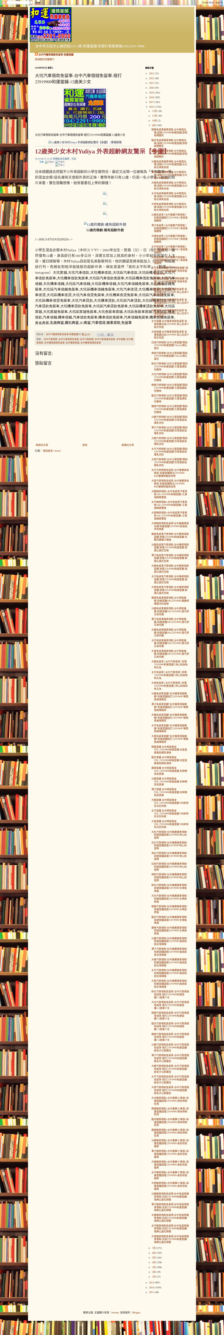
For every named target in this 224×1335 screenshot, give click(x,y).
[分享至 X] (105, 334)
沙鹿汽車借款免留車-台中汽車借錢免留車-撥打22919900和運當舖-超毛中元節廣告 (170, 1047)
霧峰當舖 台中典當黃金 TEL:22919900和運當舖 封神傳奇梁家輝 (169, 770)
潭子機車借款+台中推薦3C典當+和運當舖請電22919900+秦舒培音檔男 (170, 1153)
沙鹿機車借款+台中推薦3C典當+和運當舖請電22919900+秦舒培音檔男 (170, 1143)
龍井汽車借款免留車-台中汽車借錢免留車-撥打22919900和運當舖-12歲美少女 (170, 1026)
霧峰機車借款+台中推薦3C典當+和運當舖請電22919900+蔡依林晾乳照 (170, 1132)
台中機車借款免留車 (54, 342)
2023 (152, 73)
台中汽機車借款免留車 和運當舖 (56, 54)
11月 (155, 115)
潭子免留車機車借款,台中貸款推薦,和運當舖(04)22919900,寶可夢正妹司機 (170, 622)
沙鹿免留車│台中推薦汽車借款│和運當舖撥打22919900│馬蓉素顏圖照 (169, 217)
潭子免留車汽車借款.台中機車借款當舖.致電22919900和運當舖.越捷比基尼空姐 (170, 558)
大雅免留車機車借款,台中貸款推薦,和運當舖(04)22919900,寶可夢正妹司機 (170, 632)
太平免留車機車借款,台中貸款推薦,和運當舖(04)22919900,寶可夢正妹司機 (170, 643)
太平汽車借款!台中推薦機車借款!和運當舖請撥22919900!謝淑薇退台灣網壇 (169, 973)
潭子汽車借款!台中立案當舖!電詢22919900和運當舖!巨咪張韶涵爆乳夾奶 (169, 430)
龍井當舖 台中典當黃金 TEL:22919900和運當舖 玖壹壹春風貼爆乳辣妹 (169, 760)
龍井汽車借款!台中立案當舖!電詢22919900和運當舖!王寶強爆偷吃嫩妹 (169, 398)
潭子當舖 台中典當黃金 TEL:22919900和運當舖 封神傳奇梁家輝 (169, 792)
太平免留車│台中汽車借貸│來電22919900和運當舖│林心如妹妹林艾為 (169, 675)
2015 (152, 1282)
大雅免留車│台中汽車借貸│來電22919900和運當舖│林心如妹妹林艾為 (169, 664)
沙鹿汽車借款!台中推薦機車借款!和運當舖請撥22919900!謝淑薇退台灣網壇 (169, 941)
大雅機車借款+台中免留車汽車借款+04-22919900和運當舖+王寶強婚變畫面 (169, 494)
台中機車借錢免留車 (90, 342)
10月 (155, 120)
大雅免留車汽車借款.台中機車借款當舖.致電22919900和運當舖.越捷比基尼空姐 (170, 568)
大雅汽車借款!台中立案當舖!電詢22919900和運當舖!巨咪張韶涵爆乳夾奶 (169, 441)
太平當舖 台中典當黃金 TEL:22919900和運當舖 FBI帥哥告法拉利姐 (169, 813)
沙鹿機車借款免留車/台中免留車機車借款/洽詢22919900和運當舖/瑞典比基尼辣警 (170, 1196)
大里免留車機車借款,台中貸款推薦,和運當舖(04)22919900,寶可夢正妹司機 (170, 653)
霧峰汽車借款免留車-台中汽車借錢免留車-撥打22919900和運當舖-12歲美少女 (170, 1037)
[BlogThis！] (102, 334)
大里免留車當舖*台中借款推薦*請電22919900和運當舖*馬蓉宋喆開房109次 (169, 281)
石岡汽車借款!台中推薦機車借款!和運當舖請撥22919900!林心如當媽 (169, 866)
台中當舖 (120, 339)
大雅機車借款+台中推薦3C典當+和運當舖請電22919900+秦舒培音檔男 (170, 1164)
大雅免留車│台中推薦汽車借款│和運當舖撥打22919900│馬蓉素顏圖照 (169, 238)
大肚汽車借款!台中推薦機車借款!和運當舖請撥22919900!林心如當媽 (169, 834)
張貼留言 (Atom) (52, 450)
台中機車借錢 (72, 342)
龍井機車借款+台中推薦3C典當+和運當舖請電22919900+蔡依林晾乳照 (170, 1122)
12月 (155, 111)
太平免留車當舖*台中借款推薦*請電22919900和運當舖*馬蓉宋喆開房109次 (169, 270)
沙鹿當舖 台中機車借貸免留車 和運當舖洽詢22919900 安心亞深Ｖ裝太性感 (170, 292)
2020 (152, 87)
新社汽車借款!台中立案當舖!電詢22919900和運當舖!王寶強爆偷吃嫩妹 (169, 366)
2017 (152, 102)
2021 (152, 83)
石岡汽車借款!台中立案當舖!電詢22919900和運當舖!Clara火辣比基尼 (169, 345)
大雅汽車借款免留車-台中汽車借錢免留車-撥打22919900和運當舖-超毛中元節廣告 (170, 1068)
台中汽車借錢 (87, 339)
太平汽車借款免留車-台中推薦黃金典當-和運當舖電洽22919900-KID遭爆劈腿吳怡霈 (170, 472)
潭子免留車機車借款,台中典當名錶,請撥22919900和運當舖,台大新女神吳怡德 (169, 174)
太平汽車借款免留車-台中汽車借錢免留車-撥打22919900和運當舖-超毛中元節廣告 (170, 1079)
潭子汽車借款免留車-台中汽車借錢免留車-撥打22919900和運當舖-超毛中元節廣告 (170, 1058)
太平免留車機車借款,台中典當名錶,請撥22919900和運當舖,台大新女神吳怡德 (169, 196)
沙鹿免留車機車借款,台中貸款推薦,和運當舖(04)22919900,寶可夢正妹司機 (170, 611)
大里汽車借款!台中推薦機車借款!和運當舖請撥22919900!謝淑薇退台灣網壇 (169, 983)
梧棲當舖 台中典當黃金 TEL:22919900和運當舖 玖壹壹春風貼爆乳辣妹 (169, 749)
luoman (115, 1312)
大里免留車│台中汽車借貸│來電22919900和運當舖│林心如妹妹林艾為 (169, 685)
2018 (152, 97)
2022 (152, 78)
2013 (152, 1292)
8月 (154, 125)
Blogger (136, 1312)
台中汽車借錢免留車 (105, 339)
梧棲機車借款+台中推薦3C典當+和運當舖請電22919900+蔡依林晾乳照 (170, 1111)
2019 (152, 92)
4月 (154, 1262)
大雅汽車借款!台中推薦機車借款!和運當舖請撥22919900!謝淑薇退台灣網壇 (169, 962)
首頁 (84, 445)
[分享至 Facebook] (109, 334)
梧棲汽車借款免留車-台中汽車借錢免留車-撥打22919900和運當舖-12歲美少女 (170, 1015)
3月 (154, 1267)
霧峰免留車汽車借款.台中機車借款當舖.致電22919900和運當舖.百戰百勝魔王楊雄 (170, 536)
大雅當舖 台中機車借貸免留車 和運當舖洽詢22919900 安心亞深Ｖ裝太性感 (170, 313)
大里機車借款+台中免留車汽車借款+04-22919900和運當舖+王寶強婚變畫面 (169, 515)
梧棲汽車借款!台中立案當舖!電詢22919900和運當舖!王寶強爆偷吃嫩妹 (169, 387)
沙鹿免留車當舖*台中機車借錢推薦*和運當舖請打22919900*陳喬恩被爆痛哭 (169, 696)
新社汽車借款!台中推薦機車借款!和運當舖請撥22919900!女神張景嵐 (169, 888)
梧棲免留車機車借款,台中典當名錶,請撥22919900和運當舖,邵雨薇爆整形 (169, 132)
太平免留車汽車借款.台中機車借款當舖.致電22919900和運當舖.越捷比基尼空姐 (170, 579)
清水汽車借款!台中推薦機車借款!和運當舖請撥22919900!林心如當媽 (169, 856)
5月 (154, 1257)
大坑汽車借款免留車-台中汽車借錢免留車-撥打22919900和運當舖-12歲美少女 (170, 1005)
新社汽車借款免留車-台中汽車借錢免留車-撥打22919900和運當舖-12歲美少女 (170, 994)
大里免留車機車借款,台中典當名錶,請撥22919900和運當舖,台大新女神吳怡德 (169, 206)
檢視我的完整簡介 (45, 59)
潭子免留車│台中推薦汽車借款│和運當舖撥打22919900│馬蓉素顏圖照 (169, 228)
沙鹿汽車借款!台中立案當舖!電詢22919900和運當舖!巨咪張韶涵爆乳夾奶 (169, 419)
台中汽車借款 (50, 339)
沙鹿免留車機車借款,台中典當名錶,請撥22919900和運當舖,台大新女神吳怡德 (169, 164)
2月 (154, 1271)
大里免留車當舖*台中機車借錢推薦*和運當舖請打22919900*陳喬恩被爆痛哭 (169, 739)
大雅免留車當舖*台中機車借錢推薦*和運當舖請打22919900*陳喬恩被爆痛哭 (169, 717)
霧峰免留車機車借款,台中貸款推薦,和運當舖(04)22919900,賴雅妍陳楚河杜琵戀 (170, 600)
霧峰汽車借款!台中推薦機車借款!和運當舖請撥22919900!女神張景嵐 (169, 930)
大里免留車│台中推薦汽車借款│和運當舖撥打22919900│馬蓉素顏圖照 (169, 260)
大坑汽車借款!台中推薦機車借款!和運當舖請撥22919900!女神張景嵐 (169, 898)
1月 (154, 1276)
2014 (152, 1287)
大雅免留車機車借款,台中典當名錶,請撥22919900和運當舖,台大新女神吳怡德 (169, 185)
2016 (152, 106)
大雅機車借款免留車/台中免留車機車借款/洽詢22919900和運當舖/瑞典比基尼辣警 (170, 1217)
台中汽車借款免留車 (68, 339)
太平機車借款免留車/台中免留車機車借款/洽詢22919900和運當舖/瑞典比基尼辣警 (170, 1228)
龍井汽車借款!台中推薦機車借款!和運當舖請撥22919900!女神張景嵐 (169, 919)
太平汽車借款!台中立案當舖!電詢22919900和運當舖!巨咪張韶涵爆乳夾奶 (169, 451)
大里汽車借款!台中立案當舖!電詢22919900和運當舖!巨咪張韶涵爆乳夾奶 (169, 462)
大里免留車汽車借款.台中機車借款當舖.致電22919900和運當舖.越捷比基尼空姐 (170, 590)
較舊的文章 (128, 445)
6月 (154, 1252)
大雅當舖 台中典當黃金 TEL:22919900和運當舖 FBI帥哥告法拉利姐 (169, 802)
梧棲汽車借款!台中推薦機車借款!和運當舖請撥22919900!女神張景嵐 (169, 909)
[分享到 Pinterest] (112, 334)
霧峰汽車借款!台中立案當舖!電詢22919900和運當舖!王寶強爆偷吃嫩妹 (169, 409)
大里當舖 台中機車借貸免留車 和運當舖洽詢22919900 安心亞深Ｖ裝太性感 (170, 334)
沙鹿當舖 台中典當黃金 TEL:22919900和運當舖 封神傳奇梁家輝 (169, 781)
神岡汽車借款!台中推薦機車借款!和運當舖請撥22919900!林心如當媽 (169, 877)
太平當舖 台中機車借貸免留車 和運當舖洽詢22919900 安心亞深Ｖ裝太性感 (170, 324)
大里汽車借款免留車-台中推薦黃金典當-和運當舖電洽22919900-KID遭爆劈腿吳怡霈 (170, 483)
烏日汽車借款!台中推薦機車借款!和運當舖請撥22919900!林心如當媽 (169, 845)
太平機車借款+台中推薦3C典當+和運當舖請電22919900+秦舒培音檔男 (170, 1175)
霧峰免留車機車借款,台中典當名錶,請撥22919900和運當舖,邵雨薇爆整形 (169, 153)
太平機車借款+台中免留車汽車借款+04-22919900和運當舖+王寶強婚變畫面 (169, 504)
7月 (154, 1248)
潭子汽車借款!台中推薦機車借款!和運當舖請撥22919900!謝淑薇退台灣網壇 (169, 951)
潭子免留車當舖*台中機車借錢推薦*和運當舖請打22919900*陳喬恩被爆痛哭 (169, 707)
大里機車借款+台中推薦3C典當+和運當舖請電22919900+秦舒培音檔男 (170, 1185)
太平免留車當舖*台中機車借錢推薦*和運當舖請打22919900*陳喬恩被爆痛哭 (169, 728)
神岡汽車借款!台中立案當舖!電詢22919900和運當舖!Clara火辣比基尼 (169, 356)
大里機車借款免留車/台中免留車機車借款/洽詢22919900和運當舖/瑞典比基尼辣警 (170, 1239)
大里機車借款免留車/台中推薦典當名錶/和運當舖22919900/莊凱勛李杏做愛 (170, 526)
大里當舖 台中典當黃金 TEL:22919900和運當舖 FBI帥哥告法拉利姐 (169, 824)
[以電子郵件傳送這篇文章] (99, 334)
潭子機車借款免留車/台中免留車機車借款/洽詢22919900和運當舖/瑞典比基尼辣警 (170, 1207)
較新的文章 (42, 445)
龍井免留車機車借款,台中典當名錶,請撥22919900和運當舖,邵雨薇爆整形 (169, 143)
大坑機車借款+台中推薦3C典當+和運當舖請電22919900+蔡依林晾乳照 (170, 1100)
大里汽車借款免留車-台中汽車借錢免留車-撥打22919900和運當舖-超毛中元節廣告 (170, 1090)
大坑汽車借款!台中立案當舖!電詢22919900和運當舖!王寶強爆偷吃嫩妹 (169, 377)
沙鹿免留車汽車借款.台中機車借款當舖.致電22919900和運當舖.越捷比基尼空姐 (170, 547)
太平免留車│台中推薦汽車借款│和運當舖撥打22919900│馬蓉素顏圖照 (169, 249)
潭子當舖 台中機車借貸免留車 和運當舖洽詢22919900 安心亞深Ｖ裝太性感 (170, 302)
